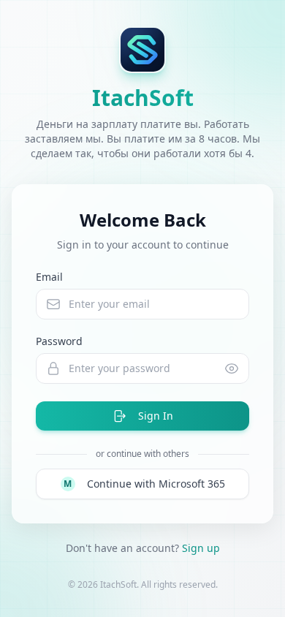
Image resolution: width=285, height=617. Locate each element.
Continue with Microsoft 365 (144, 484)
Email (49, 277)
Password (59, 341)
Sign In (155, 416)
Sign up (201, 548)
